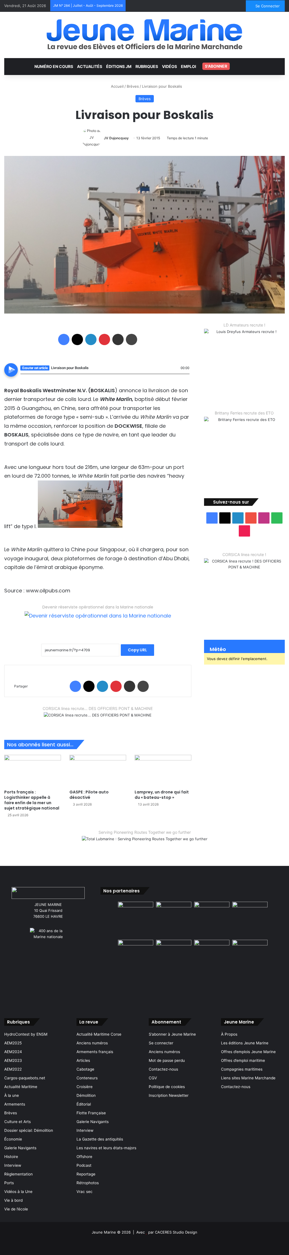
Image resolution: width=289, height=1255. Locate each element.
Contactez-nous (163, 1069)
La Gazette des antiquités (99, 1139)
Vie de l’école (16, 1209)
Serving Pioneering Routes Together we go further (144, 832)
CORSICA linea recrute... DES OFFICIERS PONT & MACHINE (98, 708)
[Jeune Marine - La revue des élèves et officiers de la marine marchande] (144, 34)
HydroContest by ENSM (25, 1034)
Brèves (133, 86)
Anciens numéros (92, 1043)
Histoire (11, 1156)
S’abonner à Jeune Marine (172, 1034)
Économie (13, 1139)
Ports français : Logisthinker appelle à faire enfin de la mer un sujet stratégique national (31, 800)
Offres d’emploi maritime (243, 1060)
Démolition (86, 1095)
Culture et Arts (17, 1121)
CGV (153, 1078)
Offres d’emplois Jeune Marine (248, 1051)
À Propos (229, 1034)
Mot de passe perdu (167, 1060)
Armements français (94, 1051)
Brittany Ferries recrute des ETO (244, 413)
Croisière (84, 1086)
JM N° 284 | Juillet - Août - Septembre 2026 (88, 5)
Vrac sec (84, 1191)
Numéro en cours (53, 66)
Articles (83, 1060)
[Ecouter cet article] (11, 370)
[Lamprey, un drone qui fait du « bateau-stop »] (163, 771)
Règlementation (18, 1174)
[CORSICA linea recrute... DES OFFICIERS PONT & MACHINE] (98, 718)
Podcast (83, 1165)
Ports (9, 1183)
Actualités (89, 66)
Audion (185, 377)
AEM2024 (13, 1051)
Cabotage (85, 1069)
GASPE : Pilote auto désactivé (89, 794)
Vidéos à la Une (18, 1191)
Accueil (117, 86)
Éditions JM (119, 66)
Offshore (84, 1156)
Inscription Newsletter (169, 1095)
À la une (11, 1095)
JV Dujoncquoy (116, 138)
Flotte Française (91, 1113)
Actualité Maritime (20, 1086)
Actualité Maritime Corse (98, 1034)
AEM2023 (13, 1060)
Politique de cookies (167, 1086)
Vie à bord (13, 1200)
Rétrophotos (87, 1183)
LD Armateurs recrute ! (244, 325)
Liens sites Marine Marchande (248, 1078)
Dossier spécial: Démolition (28, 1130)
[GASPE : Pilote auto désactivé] (97, 771)
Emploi (188, 66)
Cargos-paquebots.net (24, 1078)
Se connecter (161, 1043)
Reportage (85, 1174)
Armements (14, 1104)
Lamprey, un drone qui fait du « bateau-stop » (162, 794)
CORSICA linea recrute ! (244, 554)
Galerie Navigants (20, 1148)
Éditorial (83, 1104)
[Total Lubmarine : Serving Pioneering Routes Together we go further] (144, 843)
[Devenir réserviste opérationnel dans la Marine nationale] (98, 620)
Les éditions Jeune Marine (244, 1043)
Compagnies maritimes (241, 1069)
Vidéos (169, 66)
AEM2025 (13, 1043)
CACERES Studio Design (176, 1232)
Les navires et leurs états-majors (106, 1148)
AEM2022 (13, 1069)
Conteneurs (87, 1078)
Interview (12, 1165)
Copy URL (137, 650)
